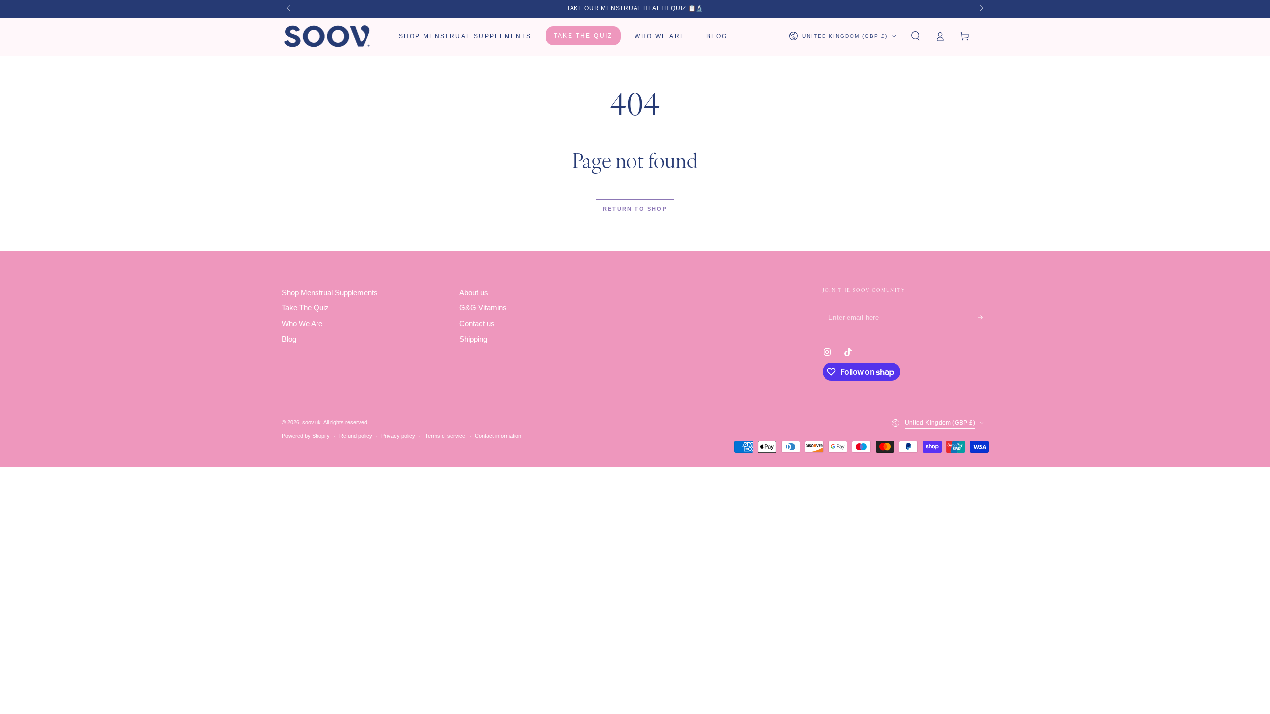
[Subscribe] (983, 317)
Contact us (477, 323)
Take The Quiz (305, 307)
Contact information (498, 436)
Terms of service (445, 436)
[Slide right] (980, 9)
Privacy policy (398, 436)
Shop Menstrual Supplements (330, 292)
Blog (289, 339)
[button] (915, 36)
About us (473, 292)
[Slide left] (290, 9)
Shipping (473, 339)
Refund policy (355, 436)
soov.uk (311, 422)
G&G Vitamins (483, 307)
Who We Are (302, 323)
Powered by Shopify (306, 436)
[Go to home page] (328, 36)
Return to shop (635, 209)
